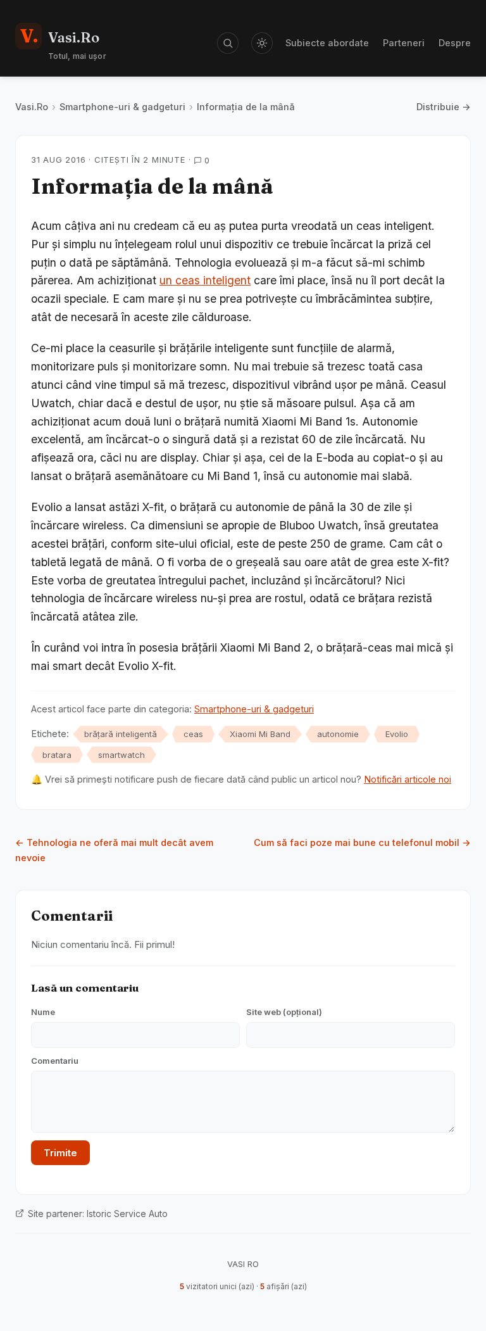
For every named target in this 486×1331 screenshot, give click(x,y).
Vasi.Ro (31, 106)
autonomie (338, 734)
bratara (57, 755)
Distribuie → (443, 106)
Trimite (60, 1153)
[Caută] (228, 43)
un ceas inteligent (205, 280)
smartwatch (121, 755)
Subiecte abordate (327, 42)
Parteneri (404, 42)
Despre (455, 42)
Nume (43, 1012)
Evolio (396, 734)
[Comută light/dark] (262, 43)
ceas (193, 734)
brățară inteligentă (120, 734)
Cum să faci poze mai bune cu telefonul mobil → (362, 842)
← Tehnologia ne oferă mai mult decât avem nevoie (114, 850)
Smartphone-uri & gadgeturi (122, 106)
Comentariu (54, 1061)
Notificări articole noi (407, 779)
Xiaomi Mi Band (260, 734)
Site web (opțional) (284, 1012)
